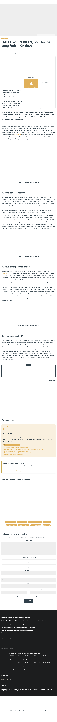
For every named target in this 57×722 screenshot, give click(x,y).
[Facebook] (20, 707)
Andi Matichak (22, 522)
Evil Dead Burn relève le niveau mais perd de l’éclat (16, 451)
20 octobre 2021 (10, 522)
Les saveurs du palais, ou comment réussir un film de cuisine (18, 627)
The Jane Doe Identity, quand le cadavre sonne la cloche (18, 452)
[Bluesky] (31, 707)
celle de (15, 298)
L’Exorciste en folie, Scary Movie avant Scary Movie (16, 447)
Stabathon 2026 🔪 (6, 679)
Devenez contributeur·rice (15, 689)
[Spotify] (35, 707)
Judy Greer (47, 525)
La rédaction (4, 689)
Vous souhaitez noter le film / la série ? (28, 557)
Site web (43, 589)
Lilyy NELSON (4, 49)
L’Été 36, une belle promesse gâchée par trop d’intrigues (17, 630)
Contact (19, 690)
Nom (28, 583)
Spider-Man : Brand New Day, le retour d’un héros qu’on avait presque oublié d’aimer (25, 620)
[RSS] (37, 707)
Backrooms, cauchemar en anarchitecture (14, 454)
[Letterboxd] (33, 707)
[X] (22, 707)
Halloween (17, 134)
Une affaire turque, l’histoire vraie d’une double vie (15, 617)
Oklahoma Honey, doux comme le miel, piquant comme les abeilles (20, 624)
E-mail (14, 589)
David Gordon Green (35, 522)
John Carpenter (36, 525)
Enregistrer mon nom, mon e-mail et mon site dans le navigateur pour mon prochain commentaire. (29, 596)
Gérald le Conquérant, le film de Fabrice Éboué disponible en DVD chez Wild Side (23, 449)
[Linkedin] (28, 707)
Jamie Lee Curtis (23, 525)
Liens (15, 690)
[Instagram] (24, 707)
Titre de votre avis (28, 570)
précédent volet (6, 273)
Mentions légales (26, 689)
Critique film (5, 38)
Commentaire (28, 540)
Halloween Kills (11, 525)
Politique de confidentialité (38, 689)
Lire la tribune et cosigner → (12, 471)
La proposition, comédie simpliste (23, 371)
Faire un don (9, 690)
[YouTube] (26, 707)
